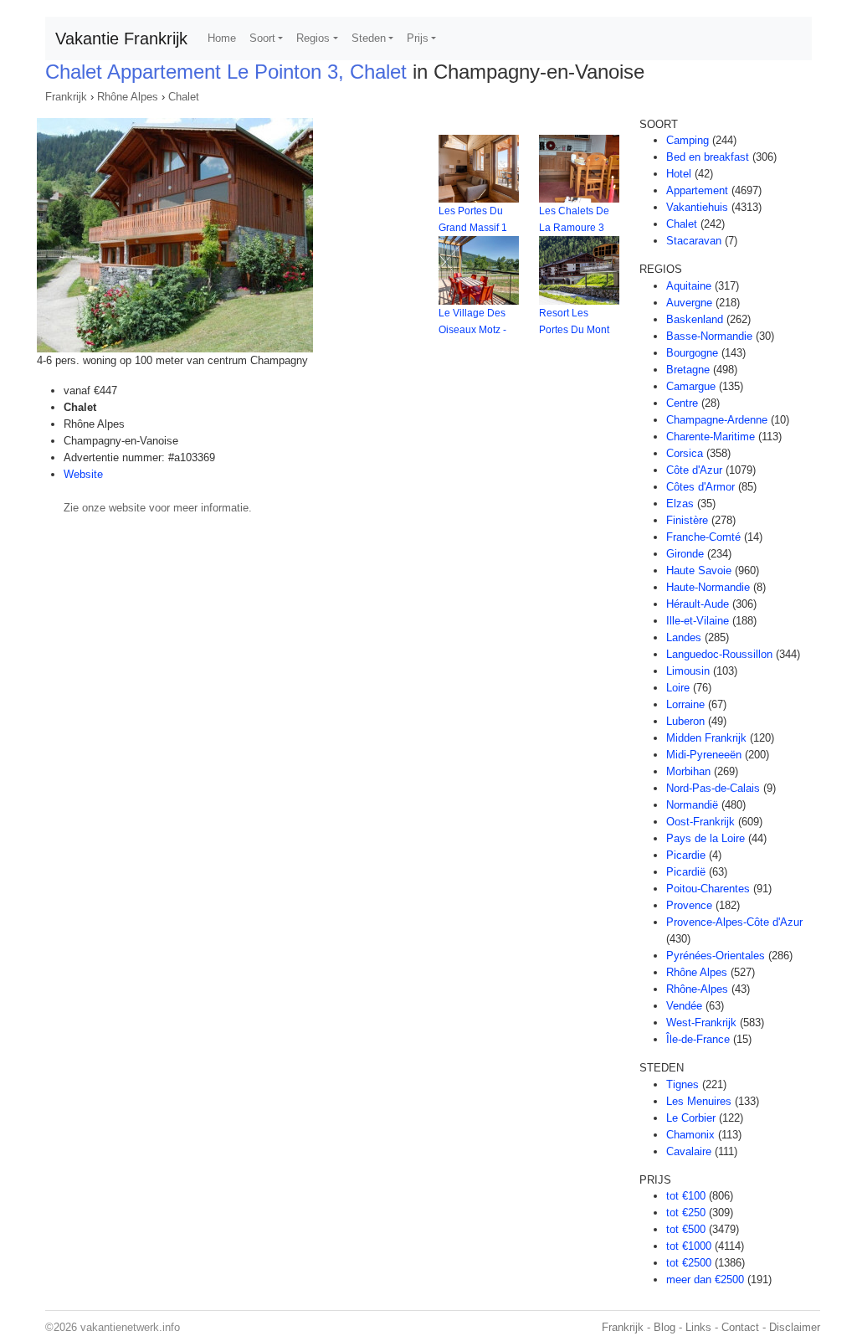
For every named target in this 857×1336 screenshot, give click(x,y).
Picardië (686, 872)
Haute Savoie (698, 570)
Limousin (688, 671)
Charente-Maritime (710, 436)
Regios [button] (313, 38)
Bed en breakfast (707, 157)
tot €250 (686, 1212)
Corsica (684, 453)
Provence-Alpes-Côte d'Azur (734, 922)
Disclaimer (794, 1327)
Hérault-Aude (697, 604)
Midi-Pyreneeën (704, 754)
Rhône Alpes (127, 96)
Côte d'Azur (694, 470)
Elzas (680, 503)
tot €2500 (688, 1262)
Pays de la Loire (705, 838)
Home (222, 38)
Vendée (684, 1005)
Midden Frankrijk (706, 738)
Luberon (685, 721)
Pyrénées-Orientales (715, 955)
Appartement (697, 190)
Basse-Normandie (709, 336)
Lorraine (685, 704)
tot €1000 (688, 1246)
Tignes (682, 1084)
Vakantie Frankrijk (121, 38)
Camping (687, 140)
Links (698, 1327)
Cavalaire (688, 1151)
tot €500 (686, 1229)
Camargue (691, 386)
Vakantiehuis (697, 207)
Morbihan (688, 771)
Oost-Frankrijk (700, 821)
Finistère (687, 520)
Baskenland (694, 319)
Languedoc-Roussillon (719, 654)
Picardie (686, 855)
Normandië (692, 805)
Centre (682, 403)
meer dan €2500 (705, 1279)
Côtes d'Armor (700, 486)
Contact (740, 1327)
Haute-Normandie (708, 587)
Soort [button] (262, 38)
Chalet (183, 96)
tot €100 (686, 1196)
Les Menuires (698, 1101)
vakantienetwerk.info (130, 1327)
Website (83, 474)
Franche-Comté (703, 537)
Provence (689, 905)
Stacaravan (693, 240)
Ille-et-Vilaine (697, 620)
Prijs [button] (417, 38)
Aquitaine (688, 286)
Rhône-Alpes (697, 989)
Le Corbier (691, 1118)
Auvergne (689, 302)
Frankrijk (66, 96)
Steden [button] (369, 38)
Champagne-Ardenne (716, 420)
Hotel (678, 173)
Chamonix (690, 1134)
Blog (664, 1327)
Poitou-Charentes (708, 888)
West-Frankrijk (701, 1022)
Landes (683, 637)
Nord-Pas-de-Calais (713, 788)
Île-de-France (698, 1039)
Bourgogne (692, 353)
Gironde (685, 553)
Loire (678, 687)
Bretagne (688, 369)
